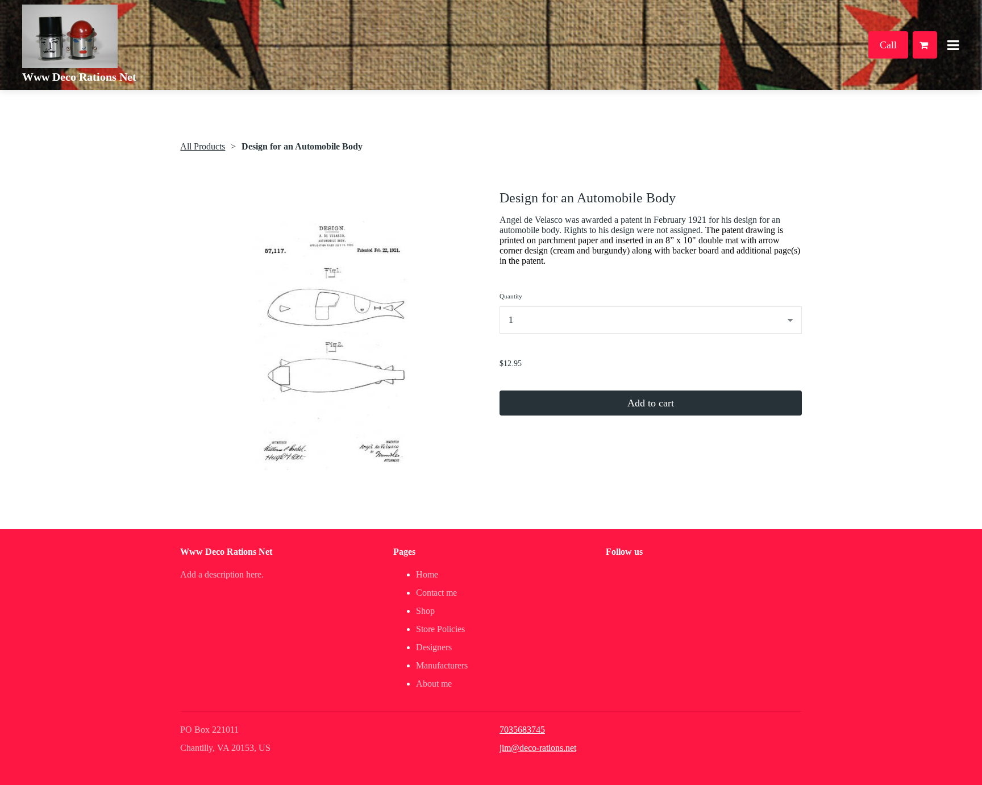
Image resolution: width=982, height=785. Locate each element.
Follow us (624, 551)
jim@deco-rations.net (538, 748)
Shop (425, 611)
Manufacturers (442, 665)
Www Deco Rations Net (79, 76)
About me (434, 683)
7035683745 (522, 729)
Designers (434, 647)
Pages (404, 551)
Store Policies (440, 629)
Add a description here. (222, 574)
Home (427, 574)
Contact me (436, 592)
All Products (202, 146)
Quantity (511, 296)
